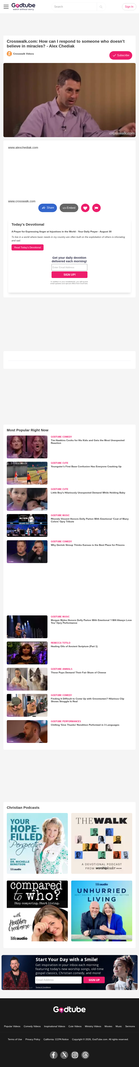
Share (50, 207)
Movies (108, 1026)
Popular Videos (12, 1026)
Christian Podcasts (23, 807)
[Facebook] (54, 1055)
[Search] (101, 7)
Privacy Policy (32, 1039)
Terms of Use (15, 1039)
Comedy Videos (32, 1026)
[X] (64, 1055)
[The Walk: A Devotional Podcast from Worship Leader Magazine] (101, 843)
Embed (70, 207)
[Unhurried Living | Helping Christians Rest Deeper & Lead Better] (101, 911)
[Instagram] (75, 1055)
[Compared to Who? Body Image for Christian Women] (37, 911)
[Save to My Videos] (85, 208)
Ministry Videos (93, 1026)
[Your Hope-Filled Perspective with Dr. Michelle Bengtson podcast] (37, 843)
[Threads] (85, 1055)
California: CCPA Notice (56, 1039)
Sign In (129, 6)
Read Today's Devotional (27, 247)
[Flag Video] (96, 208)
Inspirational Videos (54, 1026)
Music (119, 1026)
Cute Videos (75, 1026)
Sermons (130, 1026)
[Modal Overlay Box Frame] (69, 271)
